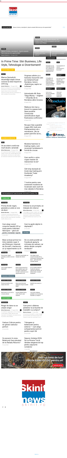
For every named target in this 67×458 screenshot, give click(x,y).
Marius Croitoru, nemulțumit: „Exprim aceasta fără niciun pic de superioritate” (32, 27)
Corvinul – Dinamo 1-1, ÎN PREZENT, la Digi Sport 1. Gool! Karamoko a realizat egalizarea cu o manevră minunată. (26, 436)
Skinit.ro (36, 454)
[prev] (63, 27)
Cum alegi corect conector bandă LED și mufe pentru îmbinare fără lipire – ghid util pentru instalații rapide (11, 228)
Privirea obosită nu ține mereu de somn (7, 284)
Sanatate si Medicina (6, 280)
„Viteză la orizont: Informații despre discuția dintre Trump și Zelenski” (46, 432)
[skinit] (13, 11)
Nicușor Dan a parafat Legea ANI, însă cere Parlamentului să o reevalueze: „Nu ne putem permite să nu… (33, 129)
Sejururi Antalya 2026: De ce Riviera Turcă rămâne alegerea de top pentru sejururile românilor (33, 342)
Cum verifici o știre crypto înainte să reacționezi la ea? (32, 159)
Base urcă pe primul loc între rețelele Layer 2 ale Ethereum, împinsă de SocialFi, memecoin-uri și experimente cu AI (11, 244)
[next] (64, 27)
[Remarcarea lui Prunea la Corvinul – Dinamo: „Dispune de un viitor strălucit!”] (42, 51)
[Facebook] (3, 407)
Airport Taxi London (60, 124)
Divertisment (4, 302)
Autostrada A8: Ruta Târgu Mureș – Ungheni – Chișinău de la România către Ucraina (33, 96)
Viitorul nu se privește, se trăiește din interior (33, 207)
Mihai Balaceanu (5, 150)
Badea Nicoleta (5, 212)
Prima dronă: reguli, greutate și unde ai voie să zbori (10, 208)
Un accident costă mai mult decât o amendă (10, 147)
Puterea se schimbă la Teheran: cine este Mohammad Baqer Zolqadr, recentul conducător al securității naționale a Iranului (46, 419)
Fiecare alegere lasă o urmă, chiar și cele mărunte (21, 294)
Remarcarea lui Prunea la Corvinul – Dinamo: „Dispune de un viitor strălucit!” (27, 430)
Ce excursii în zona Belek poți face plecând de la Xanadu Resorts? (11, 340)
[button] (64, 16)
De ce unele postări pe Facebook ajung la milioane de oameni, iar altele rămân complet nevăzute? (33, 244)
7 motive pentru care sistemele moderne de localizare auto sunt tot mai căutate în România (33, 185)
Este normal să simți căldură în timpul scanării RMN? (22, 285)
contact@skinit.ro (9, 433)
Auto (3, 142)
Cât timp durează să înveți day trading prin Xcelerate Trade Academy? (33, 172)
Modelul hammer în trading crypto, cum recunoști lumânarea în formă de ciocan (33, 147)
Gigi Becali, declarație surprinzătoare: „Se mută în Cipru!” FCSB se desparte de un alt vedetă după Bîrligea (26, 424)
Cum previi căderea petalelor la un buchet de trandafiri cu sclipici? (36, 294)
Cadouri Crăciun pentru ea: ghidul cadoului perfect (11, 324)
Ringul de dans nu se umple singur (9, 307)
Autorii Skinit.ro (5, 86)
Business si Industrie (35, 264)
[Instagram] (5, 407)
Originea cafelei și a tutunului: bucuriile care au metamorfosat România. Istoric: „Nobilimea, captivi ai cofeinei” (33, 81)
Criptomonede (60, 128)
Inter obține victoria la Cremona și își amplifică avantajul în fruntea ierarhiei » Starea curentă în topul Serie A (46, 425)
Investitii (18, 264)
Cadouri (32, 289)
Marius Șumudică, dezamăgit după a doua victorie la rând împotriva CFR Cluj (11, 80)
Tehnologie (4, 202)
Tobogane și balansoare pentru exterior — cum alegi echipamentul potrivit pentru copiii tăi (32, 326)
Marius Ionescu (27, 312)
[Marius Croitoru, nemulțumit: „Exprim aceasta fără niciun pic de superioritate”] (16, 43)
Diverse (3, 48)
